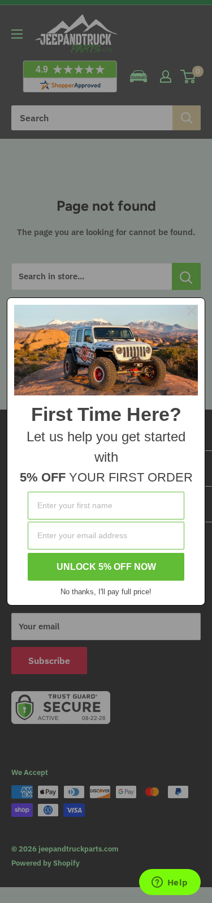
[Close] (191, 311)
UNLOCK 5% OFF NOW (106, 567)
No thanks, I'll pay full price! (106, 591)
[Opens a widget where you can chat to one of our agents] (170, 883)
